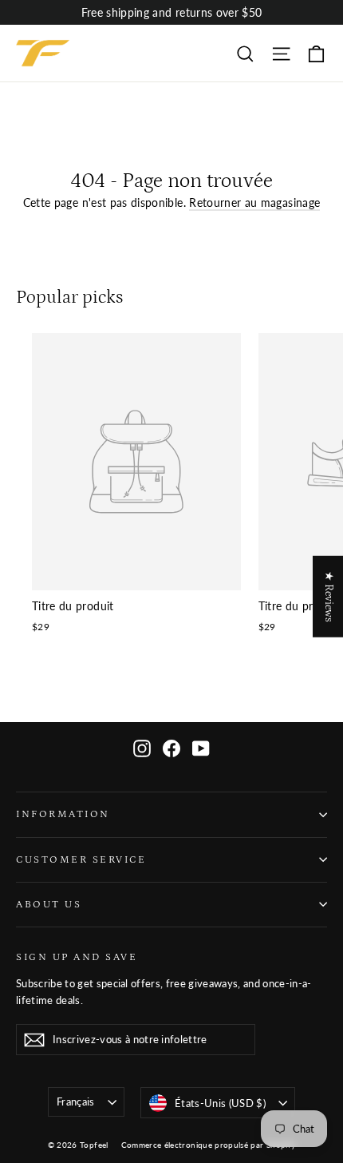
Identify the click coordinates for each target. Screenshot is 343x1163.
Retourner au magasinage (254, 202)
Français (76, 1101)
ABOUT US (48, 904)
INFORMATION (63, 814)
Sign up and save (76, 957)
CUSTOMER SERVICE (81, 859)
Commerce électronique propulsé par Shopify (208, 1144)
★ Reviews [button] (328, 596)
